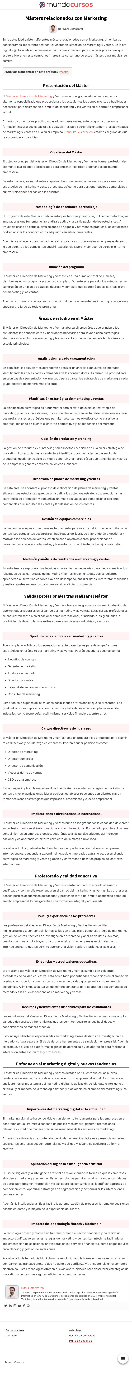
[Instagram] (14, 1305)
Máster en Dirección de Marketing (29, 96)
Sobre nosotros (15, 1330)
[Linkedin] (10, 1305)
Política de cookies (80, 1340)
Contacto (11, 1335)
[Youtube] (19, 1305)
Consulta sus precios (78, 132)
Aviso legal (75, 1330)
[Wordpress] (28, 1305)
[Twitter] (5, 1305)
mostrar (64, 71)
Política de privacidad (82, 1335)
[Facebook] (23, 1305)
